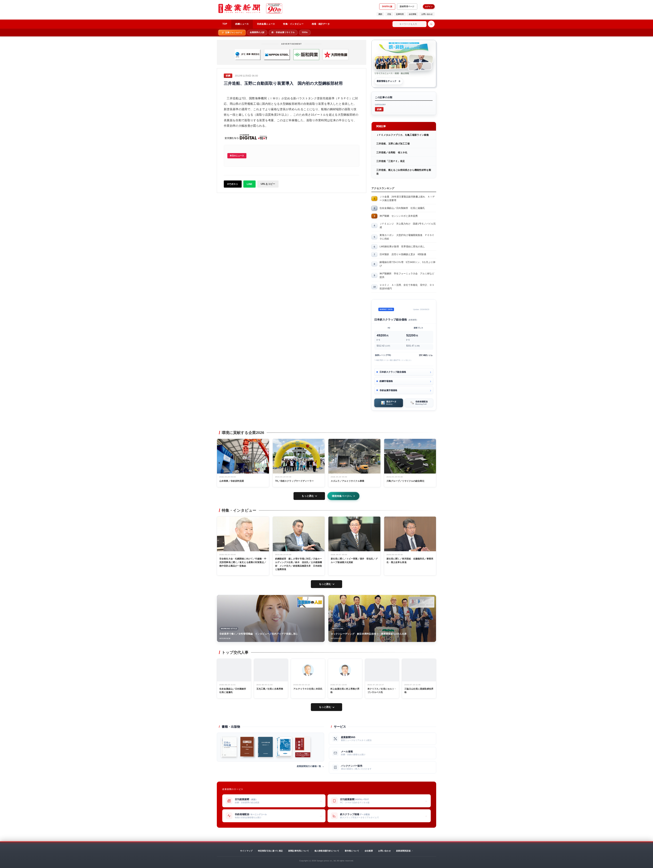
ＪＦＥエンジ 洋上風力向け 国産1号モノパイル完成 (408, 225)
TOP (224, 24)
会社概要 (369, 851)
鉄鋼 (379, 109)
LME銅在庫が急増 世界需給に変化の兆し (402, 246)
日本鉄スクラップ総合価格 (393, 372)
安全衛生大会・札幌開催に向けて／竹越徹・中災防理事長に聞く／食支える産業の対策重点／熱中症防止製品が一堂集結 (242, 562)
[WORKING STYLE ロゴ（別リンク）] (310, 602)
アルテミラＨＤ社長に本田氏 (307, 689)
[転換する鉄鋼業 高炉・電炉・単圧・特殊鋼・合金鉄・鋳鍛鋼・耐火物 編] (247, 747)
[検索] (431, 24)
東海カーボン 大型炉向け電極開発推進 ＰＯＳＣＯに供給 (407, 237)
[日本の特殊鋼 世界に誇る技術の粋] (229, 747)
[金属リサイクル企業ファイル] (284, 747)
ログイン (429, 6)
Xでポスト (232, 184)
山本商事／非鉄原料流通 (231, 481)
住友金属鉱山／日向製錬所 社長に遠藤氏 (402, 208)
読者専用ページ (407, 6)
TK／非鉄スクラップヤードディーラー (294, 481)
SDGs (305, 32)
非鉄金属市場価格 (388, 390)
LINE (249, 184)
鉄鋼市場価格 (386, 381)
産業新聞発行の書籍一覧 (309, 766)
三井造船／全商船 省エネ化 (391, 152)
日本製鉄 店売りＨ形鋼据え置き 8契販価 (403, 254)
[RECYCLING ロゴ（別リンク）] (421, 602)
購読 (380, 14)
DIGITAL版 (387, 6)
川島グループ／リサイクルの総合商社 (405, 481)
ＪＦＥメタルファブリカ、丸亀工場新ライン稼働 (402, 135)
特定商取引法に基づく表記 (270, 851)
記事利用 (400, 14)
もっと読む (308, 495)
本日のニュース (237, 155)
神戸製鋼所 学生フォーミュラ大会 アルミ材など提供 (407, 275)
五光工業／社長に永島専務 (269, 689)
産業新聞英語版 (403, 851)
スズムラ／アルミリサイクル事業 (347, 481)
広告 (389, 14)
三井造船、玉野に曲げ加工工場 (393, 143)
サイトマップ (246, 851)
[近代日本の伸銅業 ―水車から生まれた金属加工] (302, 747)
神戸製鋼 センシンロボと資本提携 (399, 215)
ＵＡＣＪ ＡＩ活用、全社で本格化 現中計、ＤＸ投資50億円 (407, 287)
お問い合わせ (427, 14)
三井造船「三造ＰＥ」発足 (390, 161)
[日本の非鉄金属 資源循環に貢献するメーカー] (265, 747)
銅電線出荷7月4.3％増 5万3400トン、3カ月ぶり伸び (407, 264)
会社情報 (412, 14)
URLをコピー (268, 184)
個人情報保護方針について (326, 851)
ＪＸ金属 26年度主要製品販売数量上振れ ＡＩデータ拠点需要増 (407, 198)
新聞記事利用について (298, 851)
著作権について (352, 851)
